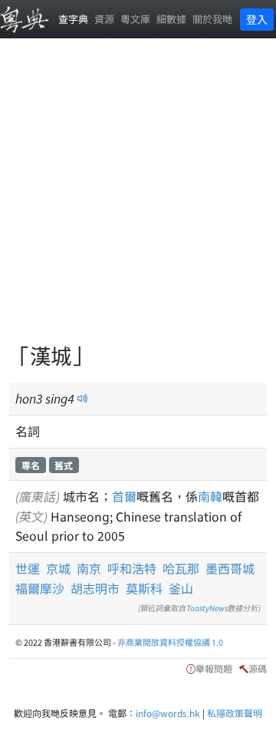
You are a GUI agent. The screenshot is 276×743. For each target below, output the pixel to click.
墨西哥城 (230, 568)
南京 (89, 568)
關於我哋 (212, 19)
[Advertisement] (138, 199)
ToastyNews (207, 607)
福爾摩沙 (39, 588)
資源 (104, 19)
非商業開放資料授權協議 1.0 (170, 642)
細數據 (171, 19)
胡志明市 (95, 588)
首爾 (124, 496)
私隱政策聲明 (234, 712)
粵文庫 (135, 19)
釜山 (181, 588)
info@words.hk (168, 712)
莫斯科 (144, 588)
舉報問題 (214, 668)
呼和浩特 (131, 568)
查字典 (73, 19)
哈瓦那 (181, 568)
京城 (58, 568)
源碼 (257, 668)
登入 (257, 19)
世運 (27, 568)
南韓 (210, 496)
